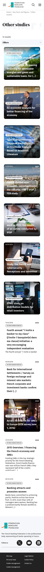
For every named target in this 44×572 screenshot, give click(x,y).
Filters (6, 42)
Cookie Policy (28, 560)
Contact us (28, 563)
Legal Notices (28, 556)
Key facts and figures (21, 12)
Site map (9, 556)
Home (8, 12)
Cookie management (13, 563)
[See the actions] (37, 49)
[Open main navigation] (4, 4)
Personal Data (11, 560)
